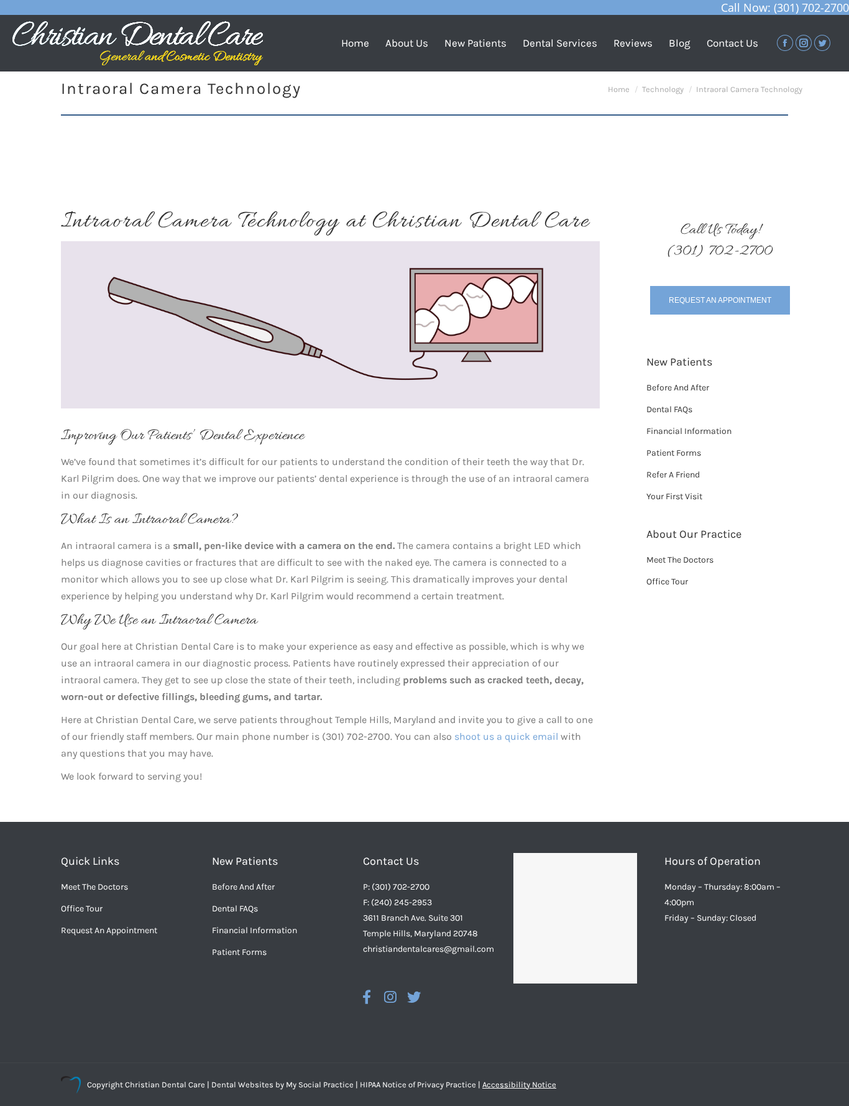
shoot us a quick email (506, 736)
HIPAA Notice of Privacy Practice (418, 1084)
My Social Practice (319, 1084)
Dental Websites (242, 1084)
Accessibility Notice (519, 1084)
